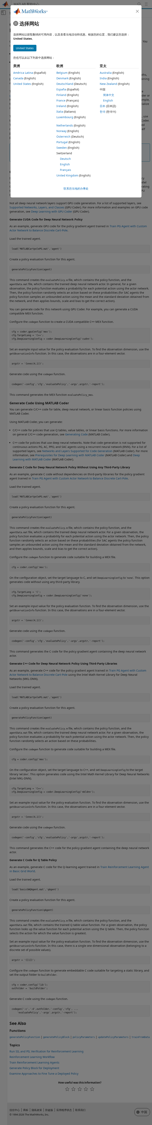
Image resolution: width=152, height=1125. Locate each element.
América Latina (23, 73)
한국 (102, 111)
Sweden (61, 147)
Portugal (62, 142)
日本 (102, 106)
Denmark (62, 78)
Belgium (61, 73)
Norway (61, 131)
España (61, 89)
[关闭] (137, 11)
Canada (18, 78)
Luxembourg (64, 117)
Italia (59, 111)
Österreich (63, 136)
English (65, 164)
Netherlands (64, 125)
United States (22, 84)
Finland (61, 95)
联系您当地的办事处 (76, 188)
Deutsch (65, 159)
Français (65, 170)
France (60, 100)
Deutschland (64, 84)
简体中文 (108, 95)
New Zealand (108, 84)
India (103, 78)
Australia (106, 73)
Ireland (61, 106)
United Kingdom (67, 175)
